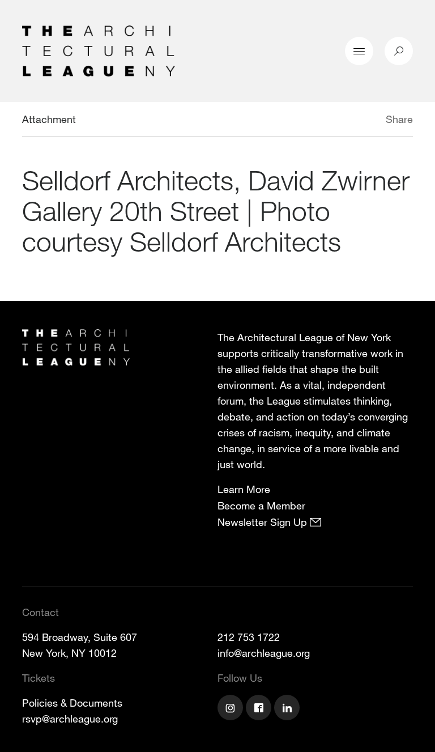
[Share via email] (326, 120)
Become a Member (261, 505)
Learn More (244, 489)
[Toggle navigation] (359, 51)
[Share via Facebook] (369, 120)
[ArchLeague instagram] (232, 709)
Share (399, 119)
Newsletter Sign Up (264, 522)
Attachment (49, 119)
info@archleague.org (264, 653)
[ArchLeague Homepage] (98, 50)
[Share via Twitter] (352, 120)
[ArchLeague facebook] (260, 709)
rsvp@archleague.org (70, 718)
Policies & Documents (72, 702)
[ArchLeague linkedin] (288, 709)
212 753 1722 (249, 637)
